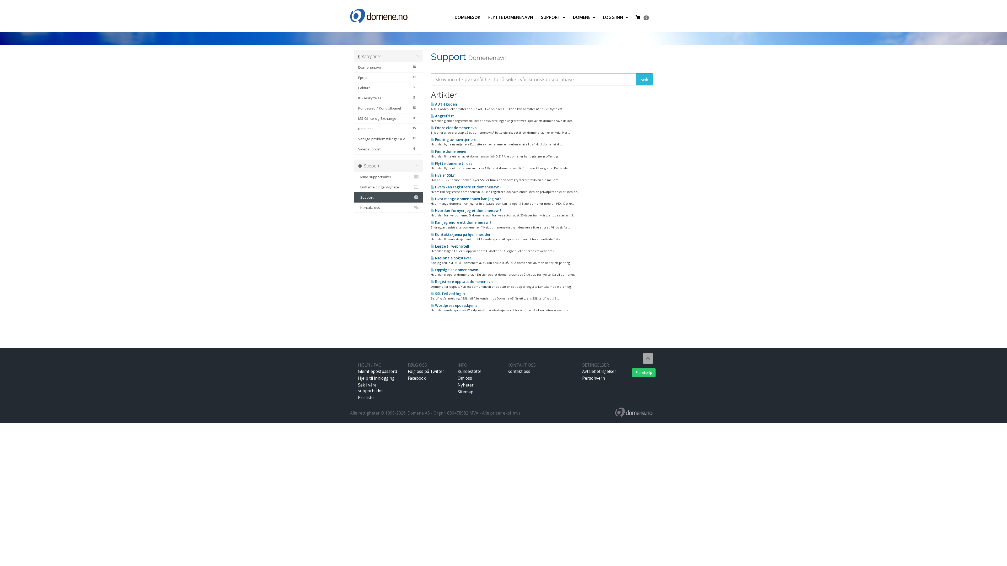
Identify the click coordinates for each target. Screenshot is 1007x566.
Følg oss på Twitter (426, 371)
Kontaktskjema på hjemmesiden (462, 234)
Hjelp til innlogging (376, 378)
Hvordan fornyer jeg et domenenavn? (467, 210)
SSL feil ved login (449, 293)
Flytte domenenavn (510, 17)
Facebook (417, 378)
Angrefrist (444, 116)
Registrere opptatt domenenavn (463, 281)
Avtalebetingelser (599, 371)
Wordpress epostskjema (456, 305)
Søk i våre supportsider (370, 388)
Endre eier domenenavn (455, 128)
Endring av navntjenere (455, 139)
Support (552, 17)
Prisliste (366, 397)
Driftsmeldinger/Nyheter (379, 187)
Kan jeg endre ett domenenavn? (462, 222)
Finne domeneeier (450, 151)
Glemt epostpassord (377, 371)
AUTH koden (445, 104)
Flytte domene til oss (453, 163)
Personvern (593, 378)
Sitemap (465, 392)
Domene (582, 17)
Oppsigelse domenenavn (456, 270)
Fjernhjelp (643, 372)
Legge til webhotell (451, 246)
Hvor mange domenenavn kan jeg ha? (467, 199)
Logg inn (614, 17)
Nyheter (466, 385)
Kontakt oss (369, 207)
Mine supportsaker (374, 177)
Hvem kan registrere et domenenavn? (467, 187)
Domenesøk (467, 17)
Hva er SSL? (444, 175)
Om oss (465, 378)
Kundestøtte (469, 371)
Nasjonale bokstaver (452, 258)
